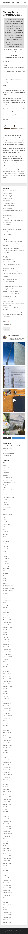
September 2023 (7, 686)
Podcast (5, 553)
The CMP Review (7, 208)
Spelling (5, 580)
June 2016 (5, 900)
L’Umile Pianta (6, 524)
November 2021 (7, 740)
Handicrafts (6, 512)
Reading (5, 561)
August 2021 (6, 747)
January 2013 (6, 907)
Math (4, 536)
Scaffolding (6, 566)
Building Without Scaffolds (10, 284)
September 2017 (7, 863)
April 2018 (6, 846)
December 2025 (7, 620)
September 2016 (7, 892)
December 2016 (7, 885)
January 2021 (6, 765)
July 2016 (5, 897)
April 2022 (6, 728)
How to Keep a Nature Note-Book (12, 294)
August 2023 (6, 688)
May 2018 (5, 843)
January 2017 (6, 882)
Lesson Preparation (8, 301)
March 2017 (6, 878)
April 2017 (6, 875)
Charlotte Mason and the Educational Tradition (12, 244)
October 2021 (6, 742)
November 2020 (7, 769)
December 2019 (7, 796)
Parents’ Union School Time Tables (12, 229)
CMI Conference (7, 477)
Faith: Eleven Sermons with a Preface (12, 210)
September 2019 (7, 804)
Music (4, 544)
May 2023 (5, 696)
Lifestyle (5, 531)
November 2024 (7, 651)
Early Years (6, 494)
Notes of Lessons (7, 232)
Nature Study (6, 548)
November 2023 (7, 681)
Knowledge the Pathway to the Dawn (12, 446)
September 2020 (7, 774)
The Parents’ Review (8, 588)
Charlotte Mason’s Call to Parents (12, 261)
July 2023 (5, 691)
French (5, 502)
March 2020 (6, 789)
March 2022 (6, 730)
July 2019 (5, 809)
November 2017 (7, 858)
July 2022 (5, 720)
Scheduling (6, 568)
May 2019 (5, 814)
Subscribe (6, 321)
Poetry (5, 556)
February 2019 (7, 821)
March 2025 (6, 642)
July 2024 (5, 661)
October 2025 (6, 624)
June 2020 (5, 782)
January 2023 (6, 706)
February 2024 (7, 674)
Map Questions (7, 200)
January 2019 (6, 824)
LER (4, 529)
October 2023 (6, 683)
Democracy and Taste (8, 490)
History (5, 519)
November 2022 (7, 710)
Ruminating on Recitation (9, 296)
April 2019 (6, 816)
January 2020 (6, 794)
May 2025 (5, 637)
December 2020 (7, 767)
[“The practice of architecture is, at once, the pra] (14, 353)
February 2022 (7, 733)
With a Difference (7, 448)
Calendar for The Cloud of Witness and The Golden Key (13, 221)
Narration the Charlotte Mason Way (12, 312)
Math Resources (7, 193)
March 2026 (6, 612)
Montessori (6, 541)
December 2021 (7, 737)
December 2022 (7, 708)
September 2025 (7, 627)
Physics (5, 551)
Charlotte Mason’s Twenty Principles (12, 241)
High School (6, 517)
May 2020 (5, 784)
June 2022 (5, 723)
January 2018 (6, 853)
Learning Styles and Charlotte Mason (12, 286)
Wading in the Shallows (9, 289)
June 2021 (5, 752)
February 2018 (7, 850)
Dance (4, 487)
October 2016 (6, 890)
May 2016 (5, 902)
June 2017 (5, 870)
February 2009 (7, 917)
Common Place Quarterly (9, 482)
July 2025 (5, 632)
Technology (6, 583)
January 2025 (6, 647)
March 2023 (6, 701)
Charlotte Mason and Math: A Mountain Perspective (13, 251)
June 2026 (5, 605)
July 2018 (5, 838)
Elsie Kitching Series (8, 497)
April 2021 (6, 757)
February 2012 (7, 912)
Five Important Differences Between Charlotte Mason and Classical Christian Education (13, 275)
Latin (4, 526)
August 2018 (6, 836)
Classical (5, 475)
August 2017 (6, 865)
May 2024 (5, 666)
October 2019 (6, 801)
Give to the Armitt (7, 234)
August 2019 (6, 806)
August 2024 (6, 659)
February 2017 (7, 880)
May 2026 (5, 607)
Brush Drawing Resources (10, 196)
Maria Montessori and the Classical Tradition (12, 308)
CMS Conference (7, 480)
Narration (5, 546)
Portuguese (6, 558)
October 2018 (6, 831)
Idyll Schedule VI (7, 227)
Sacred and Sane (7, 455)
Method (5, 539)
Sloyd (4, 578)
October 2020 (6, 772)
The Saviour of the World (9, 191)
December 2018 (7, 826)
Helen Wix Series (7, 514)
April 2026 (6, 610)
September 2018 (7, 833)
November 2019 (7, 799)
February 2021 (7, 762)
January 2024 (6, 676)
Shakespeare (6, 576)
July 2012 (5, 909)
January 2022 (6, 735)
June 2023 (5, 693)
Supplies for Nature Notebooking (11, 291)
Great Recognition (8, 507)
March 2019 (6, 819)
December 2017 (7, 855)
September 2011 (7, 914)
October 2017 (6, 860)
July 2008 (5, 919)
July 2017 (5, 868)
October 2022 (6, 713)
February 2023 (7, 703)
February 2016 (7, 905)
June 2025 (5, 634)
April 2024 (6, 669)
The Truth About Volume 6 (10, 279)
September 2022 (7, 715)
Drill (4, 492)
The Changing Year (8, 218)
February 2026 (7, 615)
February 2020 (7, 792)
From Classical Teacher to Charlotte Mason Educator (12, 315)
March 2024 (6, 671)
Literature (5, 534)
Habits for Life (7, 298)
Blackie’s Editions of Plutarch (10, 213)
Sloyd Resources (7, 198)
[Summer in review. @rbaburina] (14, 400)
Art (4, 463)
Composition (6, 485)
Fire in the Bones (7, 450)
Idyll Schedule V (7, 224)
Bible (4, 470)
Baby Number (6, 467)
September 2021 (7, 745)
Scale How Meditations (9, 205)
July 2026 (5, 602)
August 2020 (6, 777)
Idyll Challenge (7, 521)
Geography (6, 504)
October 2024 (6, 654)
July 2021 (5, 750)
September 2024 (7, 656)
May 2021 (5, 755)
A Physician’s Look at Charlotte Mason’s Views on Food (13, 304)
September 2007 (7, 922)
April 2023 (6, 698)
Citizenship (6, 472)
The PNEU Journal (8, 590)
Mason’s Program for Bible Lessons (12, 248)
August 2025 (6, 629)
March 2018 (6, 848)
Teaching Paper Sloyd (8, 259)
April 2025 (6, 639)
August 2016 (6, 895)
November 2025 (7, 622)
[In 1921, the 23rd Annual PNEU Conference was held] (14, 424)
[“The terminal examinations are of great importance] (14, 377)
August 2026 (6, 600)
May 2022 (5, 725)
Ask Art (5, 465)
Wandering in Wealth (8, 453)
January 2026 (6, 617)
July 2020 (5, 779)
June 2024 (5, 664)
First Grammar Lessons (9, 203)
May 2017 (5, 873)
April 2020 (6, 787)
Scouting (5, 573)
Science (5, 571)
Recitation (6, 563)
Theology (5, 593)
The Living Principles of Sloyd (10, 271)
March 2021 (6, 760)
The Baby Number (7, 215)
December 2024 (7, 649)
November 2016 (7, 887)
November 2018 (7, 828)
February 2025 (7, 644)
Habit (4, 509)
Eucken (5, 499)
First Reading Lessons (9, 281)
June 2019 (5, 811)
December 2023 (7, 679)
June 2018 (5, 841)
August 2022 (6, 718)
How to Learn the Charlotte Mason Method (12, 265)
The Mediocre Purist (8, 268)
